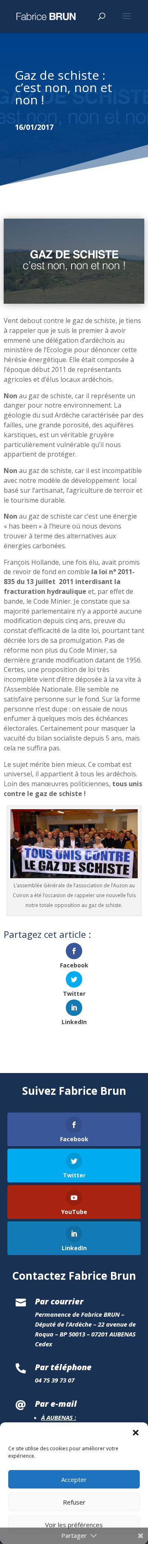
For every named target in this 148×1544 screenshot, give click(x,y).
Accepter (74, 1479)
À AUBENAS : (58, 1417)
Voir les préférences (74, 1525)
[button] (136, 1433)
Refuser (74, 1502)
